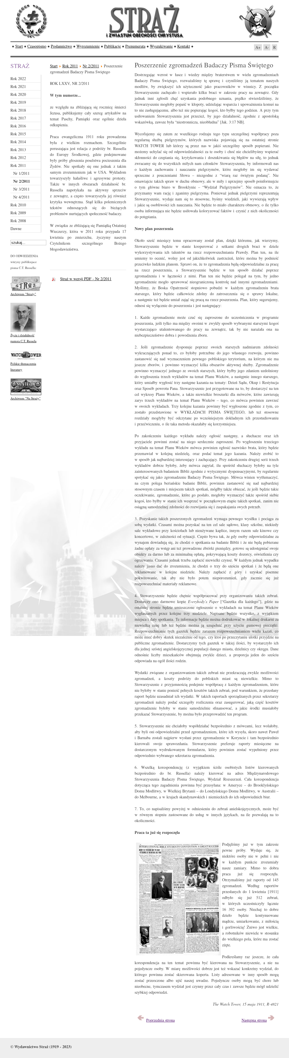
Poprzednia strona (160, 1020)
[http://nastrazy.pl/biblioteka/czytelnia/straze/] (25, 290)
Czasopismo (36, 46)
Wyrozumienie (88, 46)
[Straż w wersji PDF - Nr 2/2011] (55, 278)
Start (19, 46)
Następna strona (254, 1020)
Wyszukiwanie (161, 46)
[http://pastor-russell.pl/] (23, 331)
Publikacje (112, 46)
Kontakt (183, 46)
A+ (257, 47)
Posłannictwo (61, 46)
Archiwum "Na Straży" (25, 398)
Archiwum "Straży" (23, 294)
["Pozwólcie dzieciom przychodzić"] (271, 1020)
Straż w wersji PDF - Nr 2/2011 (85, 278)
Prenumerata (135, 46)
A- (267, 47)
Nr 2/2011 (91, 66)
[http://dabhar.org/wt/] (25, 359)
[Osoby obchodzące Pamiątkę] (140, 1020)
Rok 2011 (70, 66)
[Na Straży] (25, 394)
